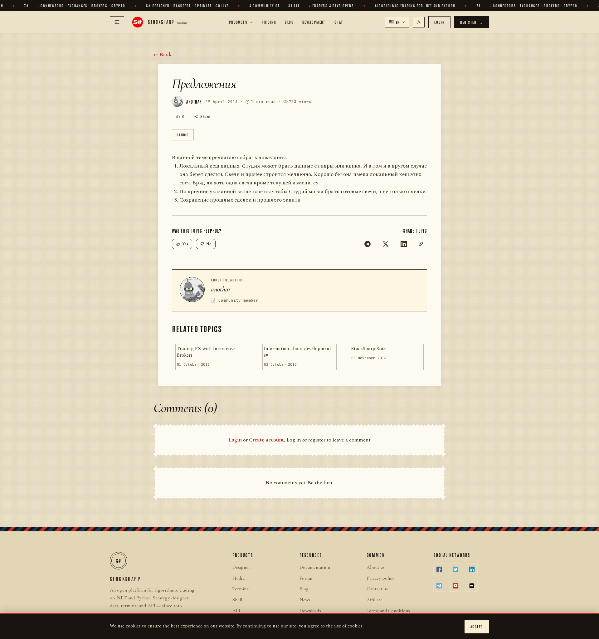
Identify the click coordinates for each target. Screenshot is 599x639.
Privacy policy (380, 578)
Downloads (310, 610)
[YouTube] (455, 586)
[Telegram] (367, 244)
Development (314, 21)
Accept (476, 626)
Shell (237, 599)
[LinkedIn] (404, 244)
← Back (162, 54)
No (209, 244)
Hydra (238, 578)
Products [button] (238, 21)
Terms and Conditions (388, 610)
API (236, 610)
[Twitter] (385, 244)
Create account (266, 440)
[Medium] (472, 586)
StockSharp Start (369, 348)
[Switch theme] (419, 22)
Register (471, 22)
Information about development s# (297, 352)
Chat (338, 21)
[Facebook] (439, 569)
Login (439, 22)
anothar (221, 289)
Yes (185, 244)
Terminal (241, 589)
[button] (397, 22)
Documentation (315, 567)
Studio (183, 134)
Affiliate (374, 599)
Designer (241, 567)
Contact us (377, 589)
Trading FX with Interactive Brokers (206, 352)
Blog (289, 21)
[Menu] (117, 22)
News (305, 599)
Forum (306, 578)
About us (376, 567)
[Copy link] (421, 244)
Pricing (269, 21)
